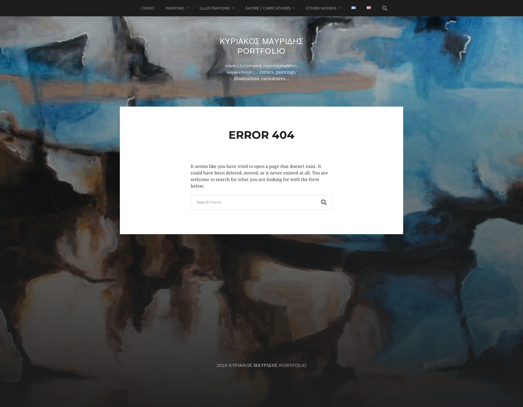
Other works (321, 8)
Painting (175, 8)
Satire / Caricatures (268, 8)
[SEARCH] (384, 8)
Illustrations (214, 8)
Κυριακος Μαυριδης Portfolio (261, 46)
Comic (148, 8)
